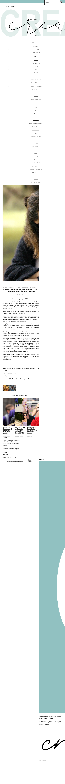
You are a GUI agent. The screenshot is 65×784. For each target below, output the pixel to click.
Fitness (36, 92)
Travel (36, 72)
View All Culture (36, 52)
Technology (36, 49)
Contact (13, 6)
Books (36, 32)
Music (36, 29)
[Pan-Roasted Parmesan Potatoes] (6, 390)
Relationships (36, 63)
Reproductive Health (36, 86)
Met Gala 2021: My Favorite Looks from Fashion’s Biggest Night (20, 430)
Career (36, 66)
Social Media (36, 46)
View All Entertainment (36, 38)
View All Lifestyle (36, 79)
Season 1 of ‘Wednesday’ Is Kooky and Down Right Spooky (7, 430)
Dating (36, 60)
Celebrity (36, 35)
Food (36, 69)
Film (36, 23)
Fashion (36, 76)
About (7, 6)
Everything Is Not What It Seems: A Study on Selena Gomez (32, 430)
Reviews (35, 287)
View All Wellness (36, 99)
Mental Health (36, 89)
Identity (36, 96)
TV (36, 26)
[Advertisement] (50, 447)
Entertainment (7, 287)
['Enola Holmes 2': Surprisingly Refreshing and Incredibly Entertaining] (12, 390)
